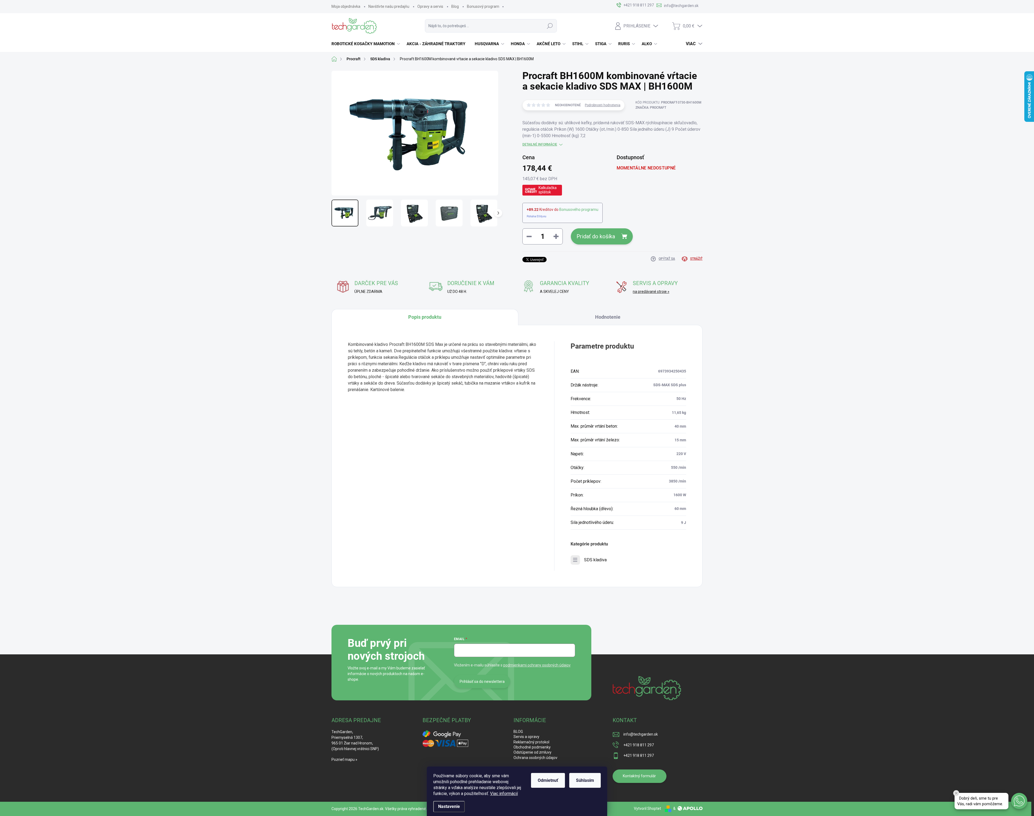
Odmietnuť (548, 780)
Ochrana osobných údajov (535, 757)
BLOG (518, 731)
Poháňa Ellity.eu (536, 216)
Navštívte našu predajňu (388, 6)
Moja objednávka (345, 6)
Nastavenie (449, 806)
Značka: (650, 107)
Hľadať (550, 26)
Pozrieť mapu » (344, 759)
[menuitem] (366, 44)
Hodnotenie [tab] (607, 317)
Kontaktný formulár (639, 776)
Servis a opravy (526, 737)
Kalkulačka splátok (548, 190)
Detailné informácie (539, 144)
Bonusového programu (578, 209)
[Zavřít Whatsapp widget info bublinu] (956, 793)
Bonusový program (483, 6)
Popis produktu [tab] (424, 317)
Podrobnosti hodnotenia (602, 105)
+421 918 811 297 (638, 745)
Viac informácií (504, 793)
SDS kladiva (595, 559)
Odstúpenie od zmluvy (532, 752)
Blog (455, 6)
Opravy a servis (430, 6)
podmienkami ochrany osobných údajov (537, 665)
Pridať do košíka (596, 236)
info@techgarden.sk (640, 734)
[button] (1019, 801)
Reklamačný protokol (531, 742)
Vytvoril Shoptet (647, 808)
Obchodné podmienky (532, 747)
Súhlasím (585, 780)
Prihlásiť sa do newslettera (482, 681)
